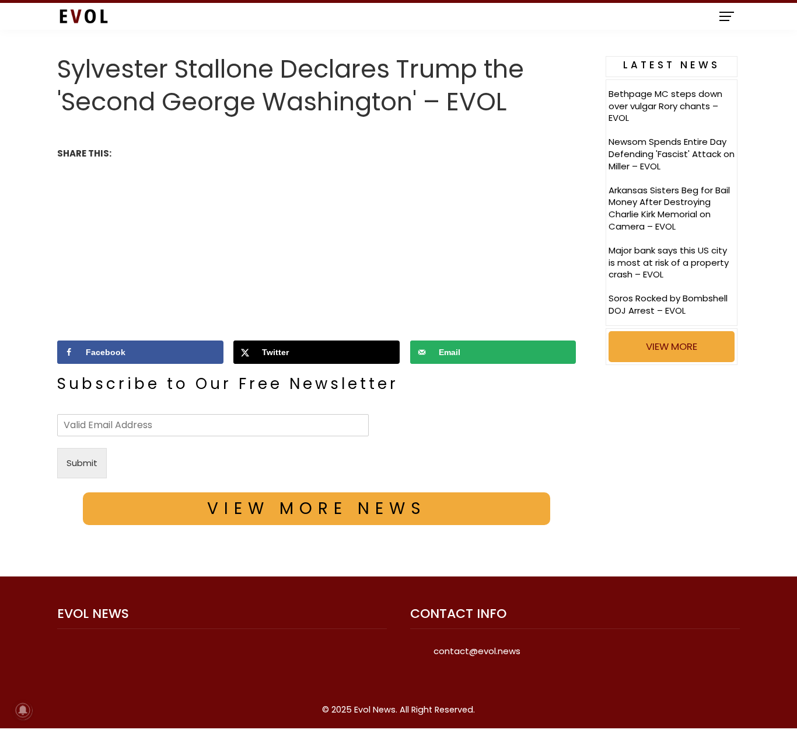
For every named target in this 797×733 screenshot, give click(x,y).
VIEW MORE (671, 346)
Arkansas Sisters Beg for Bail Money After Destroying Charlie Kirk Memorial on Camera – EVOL (669, 208)
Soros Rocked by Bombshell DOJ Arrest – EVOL (668, 304)
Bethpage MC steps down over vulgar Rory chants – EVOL (665, 106)
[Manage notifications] (22, 710)
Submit (82, 463)
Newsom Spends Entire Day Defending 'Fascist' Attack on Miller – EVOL (672, 154)
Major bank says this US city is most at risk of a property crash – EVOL (669, 262)
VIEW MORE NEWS (317, 508)
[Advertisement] (316, 248)
